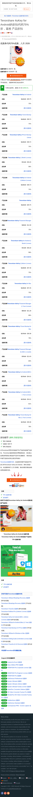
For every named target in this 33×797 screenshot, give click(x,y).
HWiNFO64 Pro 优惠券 (14, 676)
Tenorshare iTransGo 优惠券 (9, 609)
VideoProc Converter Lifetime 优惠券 (18, 689)
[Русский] (11, 33)
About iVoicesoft (20, 774)
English (4, 778)
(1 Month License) (19, 157)
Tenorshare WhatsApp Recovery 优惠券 (13, 603)
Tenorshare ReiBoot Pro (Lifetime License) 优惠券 (16, 611)
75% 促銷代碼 (7, 495)
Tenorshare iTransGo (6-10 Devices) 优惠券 (14, 644)
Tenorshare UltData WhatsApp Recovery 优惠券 (15, 598)
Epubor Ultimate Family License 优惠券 (19, 686)
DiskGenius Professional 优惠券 (17, 678)
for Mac (23, 283)
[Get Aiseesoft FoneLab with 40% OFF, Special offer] (16, 576)
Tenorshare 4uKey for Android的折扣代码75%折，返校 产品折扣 (14, 24)
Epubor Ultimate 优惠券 (14, 681)
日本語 (29, 778)
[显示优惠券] (27, 108)
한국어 (22, 778)
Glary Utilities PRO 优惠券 (15, 665)
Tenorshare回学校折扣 (10, 39)
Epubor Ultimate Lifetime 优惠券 (17, 684)
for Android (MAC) (19, 372)
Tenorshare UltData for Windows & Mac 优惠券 (15, 633)
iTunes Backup (20, 114)
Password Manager (19, 220)
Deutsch (5, 780)
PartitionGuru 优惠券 (13, 700)
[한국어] (4, 33)
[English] (1, 33)
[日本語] (6, 33)
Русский (18, 783)
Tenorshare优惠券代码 (7, 462)
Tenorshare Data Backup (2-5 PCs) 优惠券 (14, 628)
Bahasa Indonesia (7, 783)
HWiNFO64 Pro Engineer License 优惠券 (19, 673)
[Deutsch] (8, 33)
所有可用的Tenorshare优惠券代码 (11, 594)
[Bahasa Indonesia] (10, 33)
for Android (21, 94)
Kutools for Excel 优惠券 (14, 662)
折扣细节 (5, 497)
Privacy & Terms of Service (17, 771)
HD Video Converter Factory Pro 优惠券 (19, 692)
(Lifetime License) (19, 263)
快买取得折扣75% (17, 75)
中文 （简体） (13, 778)
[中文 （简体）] (3, 33)
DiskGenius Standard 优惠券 (16, 703)
